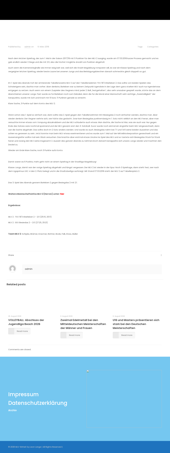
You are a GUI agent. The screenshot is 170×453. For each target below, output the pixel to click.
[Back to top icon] (159, 446)
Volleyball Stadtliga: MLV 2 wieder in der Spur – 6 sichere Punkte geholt (98, 27)
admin (27, 46)
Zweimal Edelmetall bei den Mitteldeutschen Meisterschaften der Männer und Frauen (83, 324)
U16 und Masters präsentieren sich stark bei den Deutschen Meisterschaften (136, 324)
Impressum (23, 394)
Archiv (12, 410)
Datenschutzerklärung (37, 403)
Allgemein (53, 27)
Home (40, 27)
